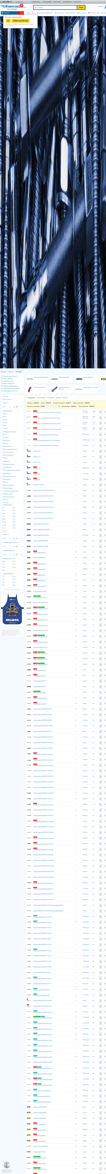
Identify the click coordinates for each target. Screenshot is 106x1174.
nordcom (22, 2)
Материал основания (9, 432)
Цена (6, 403)
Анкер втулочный (8, 381)
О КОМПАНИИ (46, 1)
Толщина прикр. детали (11, 542)
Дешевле (58, 397)
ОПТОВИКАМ (67, 1)
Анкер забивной (8, 378)
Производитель (7, 411)
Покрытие (6, 461)
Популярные (50, 397)
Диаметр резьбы (8, 573)
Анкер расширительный (10, 376)
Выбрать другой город (20, 20)
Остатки (5, 396)
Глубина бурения (9, 550)
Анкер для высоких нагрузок (11, 388)
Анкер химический (8, 383)
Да (8, 20)
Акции (28, 13)
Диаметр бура (8, 505)
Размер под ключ (9, 558)
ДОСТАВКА (57, 1)
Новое (33, 13)
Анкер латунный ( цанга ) (10, 386)
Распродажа (36, 1)
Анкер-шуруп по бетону (10, 391)
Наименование (41, 397)
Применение (7, 473)
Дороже (65, 397)
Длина (6, 534)
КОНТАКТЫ (77, 1)
